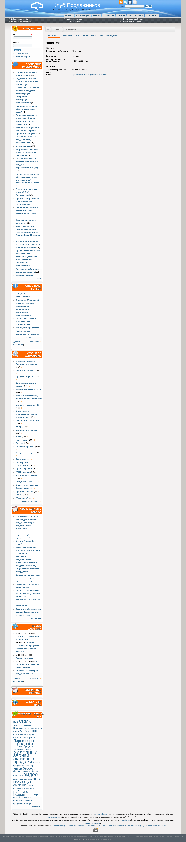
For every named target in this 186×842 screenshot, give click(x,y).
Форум (68, 16)
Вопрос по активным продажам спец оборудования (26, 140)
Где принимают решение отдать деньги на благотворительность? (27, 211)
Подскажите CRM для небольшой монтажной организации (27, 82)
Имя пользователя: (22, 35)
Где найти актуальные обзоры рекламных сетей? (26, 109)
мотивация (22, 782)
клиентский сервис (22, 779)
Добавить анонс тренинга (132, 21)
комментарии (71, 36)
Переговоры (23, 741)
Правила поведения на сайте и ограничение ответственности (77, 826)
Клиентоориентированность (30, 728)
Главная (57, 29)
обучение (19, 785)
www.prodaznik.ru (102, 814)
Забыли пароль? (24, 57)
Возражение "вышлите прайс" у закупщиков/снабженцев (27, 152)
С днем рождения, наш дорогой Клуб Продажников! (26, 192)
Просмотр (54, 36)
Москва (30, 643)
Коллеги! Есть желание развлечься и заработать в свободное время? (28, 244)
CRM (23, 721)
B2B (15, 721)
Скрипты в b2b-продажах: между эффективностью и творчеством (28, 612)
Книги (96, 16)
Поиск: (122, 6)
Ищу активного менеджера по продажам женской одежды (27, 334)
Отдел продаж (29, 737)
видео (30, 774)
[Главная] (39, 9)
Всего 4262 (34, 678)
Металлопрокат (23, 146)
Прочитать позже (92, 36)
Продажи (23, 743)
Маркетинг (28, 731)
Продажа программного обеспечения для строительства (27, 201)
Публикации (82, 16)
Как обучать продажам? (27, 328)
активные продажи (23, 760)
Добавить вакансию (74, 19)
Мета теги (36, 807)
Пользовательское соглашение (114, 826)
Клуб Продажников (76, 5)
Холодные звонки (25, 754)
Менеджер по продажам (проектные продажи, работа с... (27, 649)
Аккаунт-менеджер (24, 658)
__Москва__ (21, 637)
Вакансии (108, 16)
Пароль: (17, 42)
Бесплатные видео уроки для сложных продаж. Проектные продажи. (28, 131)
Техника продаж (23, 746)
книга (36, 778)
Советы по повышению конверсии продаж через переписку (28, 594)
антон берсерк (24, 768)
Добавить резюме (74, 21)
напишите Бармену (92, 823)
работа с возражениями (25, 793)
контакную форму (54, 817)
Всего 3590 (34, 342)
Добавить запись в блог (20, 19)
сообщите (126, 820)
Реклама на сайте (159, 826)
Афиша (121, 16)
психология (29, 788)
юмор (27, 803)
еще (39, 279)
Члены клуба (71, 29)
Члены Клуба (136, 16)
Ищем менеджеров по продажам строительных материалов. (28, 550)
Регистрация (22, 53)
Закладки (111, 36)
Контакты (151, 16)
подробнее (36, 618)
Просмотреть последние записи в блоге (90, 75)
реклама (17, 797)
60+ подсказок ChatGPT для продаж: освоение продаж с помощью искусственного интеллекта (27, 523)
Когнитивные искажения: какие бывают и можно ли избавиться (28, 603)
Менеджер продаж (24, 275)
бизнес (17, 771)
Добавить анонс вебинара (133, 19)
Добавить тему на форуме (21, 21)
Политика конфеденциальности (139, 826)
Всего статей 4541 (30, 502)
